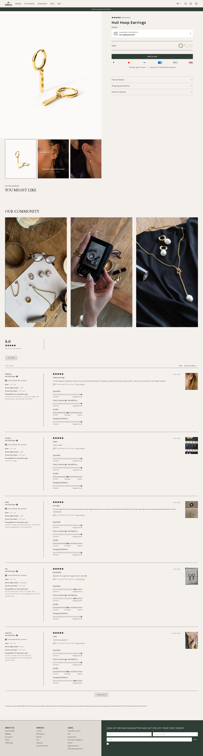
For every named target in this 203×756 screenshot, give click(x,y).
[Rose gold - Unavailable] (191, 46)
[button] (121, 17)
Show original (80, 384)
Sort (181, 366)
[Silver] (186, 46)
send (195, 739)
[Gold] (181, 46)
